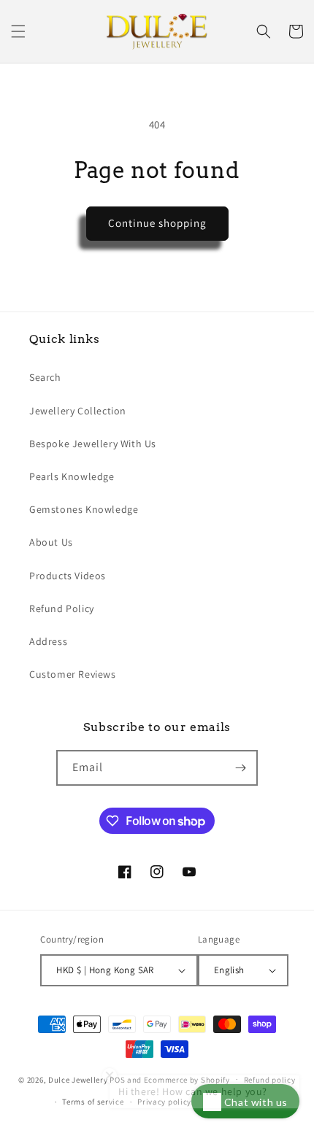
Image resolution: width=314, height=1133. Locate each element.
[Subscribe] (240, 768)
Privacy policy (164, 1102)
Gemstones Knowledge (83, 509)
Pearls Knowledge (72, 476)
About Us (51, 542)
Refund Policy (61, 608)
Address (48, 641)
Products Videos (67, 575)
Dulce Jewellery (78, 1079)
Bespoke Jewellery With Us (92, 443)
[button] (18, 31)
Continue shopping (157, 223)
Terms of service (92, 1102)
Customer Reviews (72, 674)
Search (45, 377)
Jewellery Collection (77, 410)
